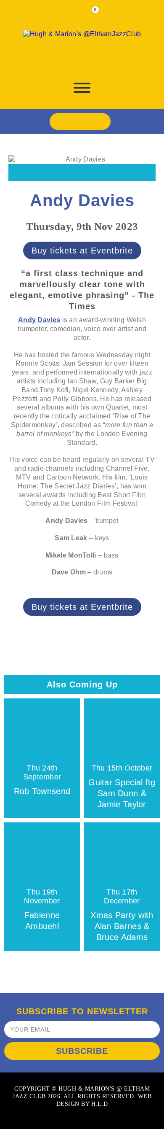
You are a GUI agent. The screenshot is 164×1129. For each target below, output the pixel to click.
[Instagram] (89, 121)
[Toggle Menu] (82, 88)
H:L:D (99, 1104)
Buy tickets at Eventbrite (82, 250)
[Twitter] (70, 121)
